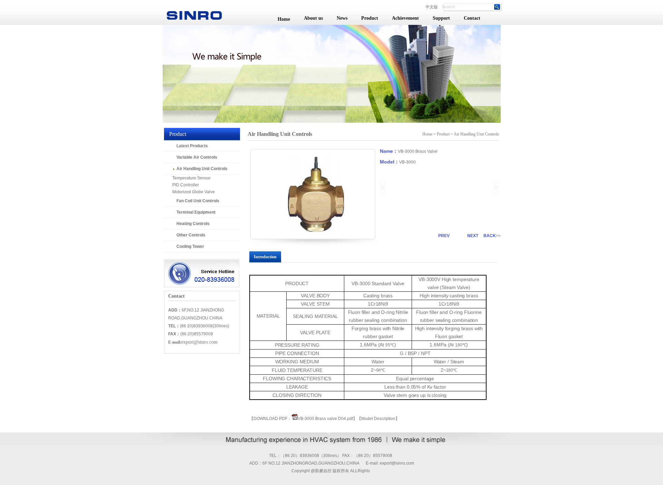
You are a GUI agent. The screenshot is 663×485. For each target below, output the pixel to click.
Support (441, 18)
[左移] (383, 187)
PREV (444, 235)
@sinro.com (403, 463)
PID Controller (181, 185)
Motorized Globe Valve (189, 191)
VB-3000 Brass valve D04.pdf (325, 418)
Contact (472, 18)
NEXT (472, 235)
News (342, 18)
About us (313, 18)
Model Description (378, 418)
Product (369, 18)
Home (284, 19)
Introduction (265, 256)
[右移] (496, 187)
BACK (489, 235)
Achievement (405, 18)
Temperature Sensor (187, 178)
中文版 (431, 6)
